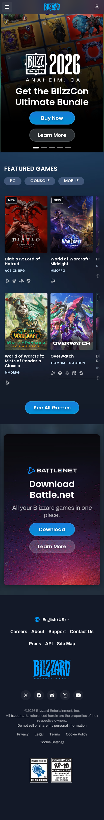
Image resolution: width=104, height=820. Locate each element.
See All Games (52, 407)
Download (52, 529)
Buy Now (52, 118)
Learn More (52, 135)
